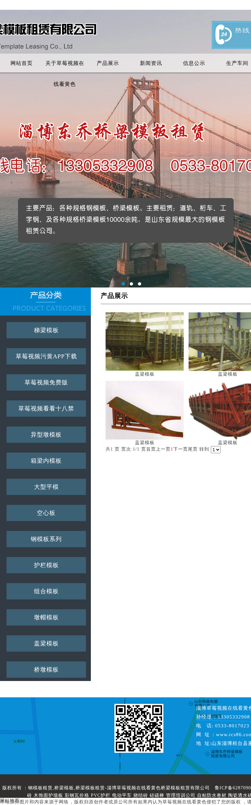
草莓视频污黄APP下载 (46, 356)
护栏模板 (46, 565)
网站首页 (21, 63)
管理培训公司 (180, 795)
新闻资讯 (151, 63)
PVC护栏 (100, 795)
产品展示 (108, 63)
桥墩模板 (46, 669)
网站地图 (10, 800)
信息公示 (194, 63)
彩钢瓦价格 (77, 795)
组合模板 (46, 591)
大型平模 (46, 487)
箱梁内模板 (46, 460)
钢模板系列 (46, 539)
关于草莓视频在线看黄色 (64, 67)
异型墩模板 (46, 434)
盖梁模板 (46, 643)
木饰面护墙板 (48, 795)
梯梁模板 (46, 330)
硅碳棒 (157, 795)
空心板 (46, 513)
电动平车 (122, 795)
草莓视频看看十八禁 (46, 408)
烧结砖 (140, 795)
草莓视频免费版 (46, 382)
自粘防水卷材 (211, 795)
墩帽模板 (46, 617)
